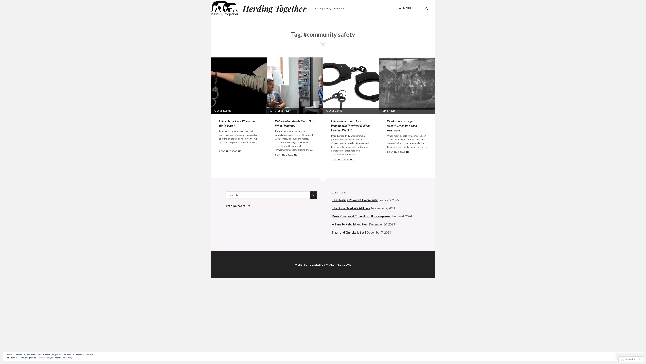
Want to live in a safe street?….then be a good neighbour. (402, 125)
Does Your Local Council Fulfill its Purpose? (361, 216)
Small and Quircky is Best (349, 232)
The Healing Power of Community (355, 200)
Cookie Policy (66, 357)
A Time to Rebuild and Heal (350, 224)
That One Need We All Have (351, 208)
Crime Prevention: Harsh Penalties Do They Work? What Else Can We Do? (350, 125)
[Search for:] (268, 195)
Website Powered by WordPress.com (322, 264)
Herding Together (275, 8)
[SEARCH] (427, 8)
